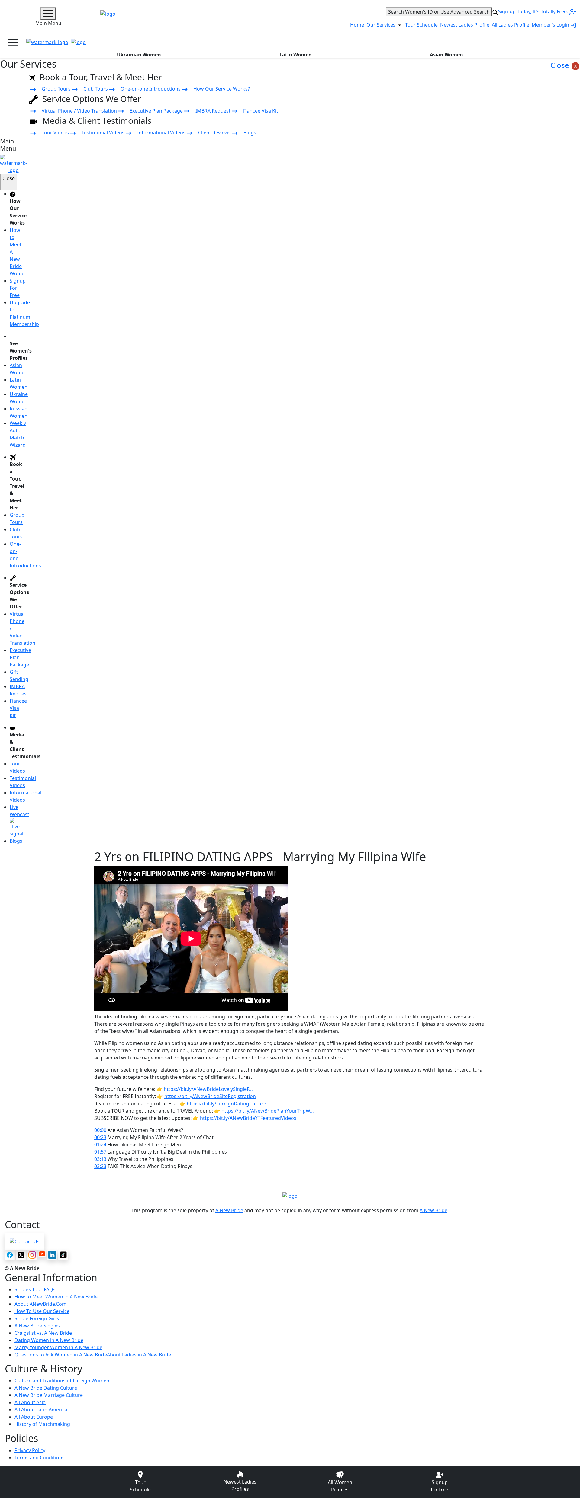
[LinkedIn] (52, 1255)
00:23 (100, 1137)
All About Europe (33, 1416)
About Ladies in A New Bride (139, 1354)
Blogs (248, 132)
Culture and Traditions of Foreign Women (61, 1380)
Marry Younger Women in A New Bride (58, 1347)
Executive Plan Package (154, 110)
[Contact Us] (24, 1241)
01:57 (100, 1151)
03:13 (100, 1159)
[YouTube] (42, 1253)
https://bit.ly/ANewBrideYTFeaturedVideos (248, 1118)
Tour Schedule (421, 24)
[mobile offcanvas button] (13, 42)
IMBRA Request (211, 110)
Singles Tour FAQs (35, 1289)
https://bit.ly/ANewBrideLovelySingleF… (208, 1089)
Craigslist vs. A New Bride (43, 1333)
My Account (553, 42)
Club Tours (94, 88)
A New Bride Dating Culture (45, 1388)
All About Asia (30, 1402)
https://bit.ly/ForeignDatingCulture (226, 1103)
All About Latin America (40, 1409)
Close (560, 65)
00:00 (100, 1130)
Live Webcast (19, 811)
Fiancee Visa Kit (259, 110)
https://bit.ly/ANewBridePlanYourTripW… (267, 1110)
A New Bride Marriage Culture (48, 1395)
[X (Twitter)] (21, 1255)
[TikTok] (63, 1255)
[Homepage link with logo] (290, 1195)
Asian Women (446, 54)
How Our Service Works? (220, 88)
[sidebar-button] (48, 13)
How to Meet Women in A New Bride (56, 1296)
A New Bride (229, 1210)
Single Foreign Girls (36, 1318)
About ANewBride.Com (40, 1304)
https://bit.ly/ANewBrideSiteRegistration (210, 1096)
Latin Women (295, 54)
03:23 (100, 1166)
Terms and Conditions (39, 1457)
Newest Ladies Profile (464, 24)
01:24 (100, 1144)
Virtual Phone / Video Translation (77, 110)
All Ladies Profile (510, 24)
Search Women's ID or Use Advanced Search (439, 11)
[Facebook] (10, 1255)
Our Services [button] (381, 24)
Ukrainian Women (139, 54)
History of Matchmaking (42, 1424)
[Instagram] (32, 1255)
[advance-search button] (495, 11)
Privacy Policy (29, 1450)
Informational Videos (159, 132)
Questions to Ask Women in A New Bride (60, 1354)
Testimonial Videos (101, 132)
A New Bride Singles (37, 1325)
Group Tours (54, 88)
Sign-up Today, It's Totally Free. (533, 11)
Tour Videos (53, 132)
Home (357, 24)
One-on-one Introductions (149, 88)
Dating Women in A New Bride (48, 1340)
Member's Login (551, 24)
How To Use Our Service (41, 1311)
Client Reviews (213, 132)
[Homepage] (47, 42)
